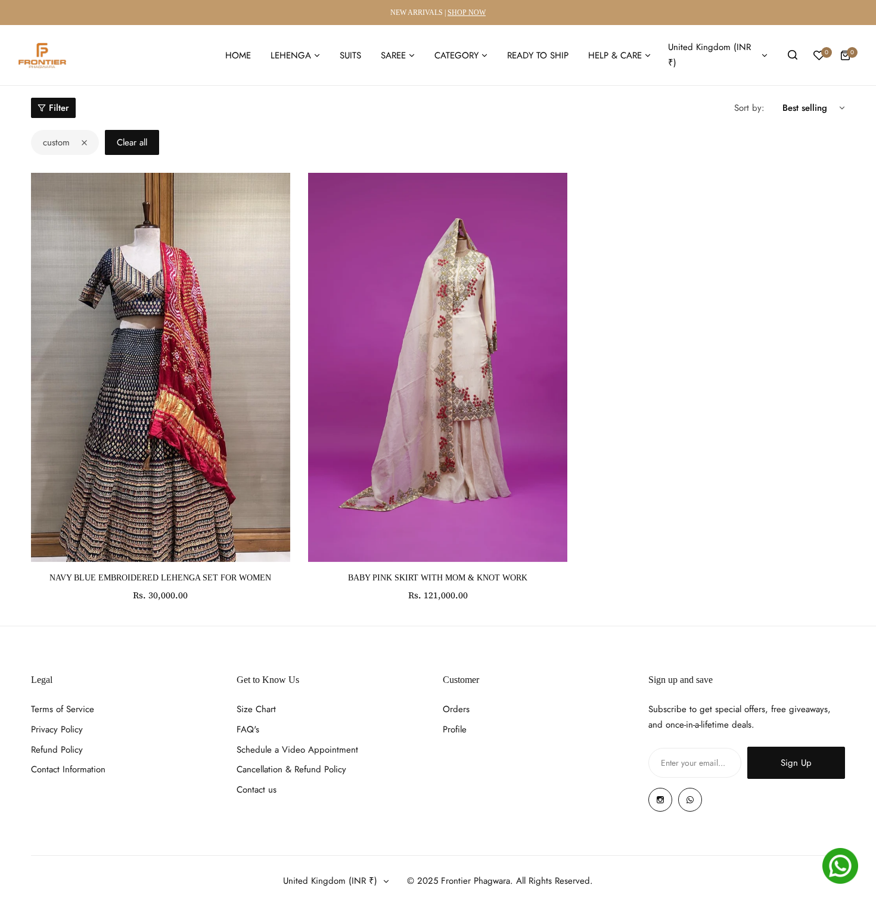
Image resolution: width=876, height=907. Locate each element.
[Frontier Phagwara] (42, 55)
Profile (455, 729)
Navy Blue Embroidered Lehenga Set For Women (160, 577)
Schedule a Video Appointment (297, 749)
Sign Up (796, 762)
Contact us (257, 789)
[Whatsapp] (690, 800)
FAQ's (248, 729)
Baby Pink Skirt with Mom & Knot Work (437, 577)
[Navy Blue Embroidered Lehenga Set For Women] (160, 367)
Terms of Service (62, 709)
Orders (456, 709)
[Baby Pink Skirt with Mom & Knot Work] (437, 367)
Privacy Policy (57, 729)
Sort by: (749, 107)
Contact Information (68, 769)
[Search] (792, 55)
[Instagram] (660, 800)
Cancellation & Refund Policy (291, 769)
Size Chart (256, 709)
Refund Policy (57, 749)
